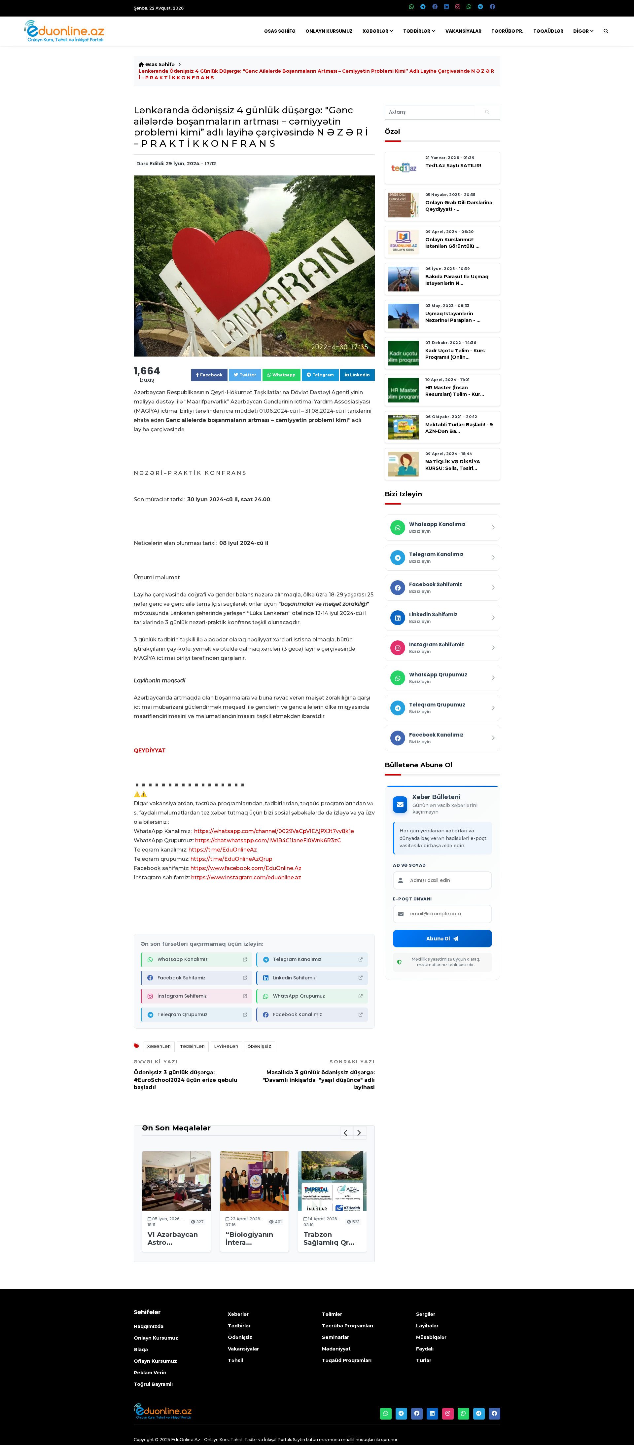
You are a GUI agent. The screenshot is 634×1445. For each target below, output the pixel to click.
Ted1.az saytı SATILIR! (453, 166)
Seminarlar (335, 1337)
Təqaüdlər (548, 31)
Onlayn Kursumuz (329, 31)
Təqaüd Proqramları (346, 1360)
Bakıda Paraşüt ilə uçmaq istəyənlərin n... (456, 280)
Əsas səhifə (159, 64)
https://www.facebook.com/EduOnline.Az (246, 868)
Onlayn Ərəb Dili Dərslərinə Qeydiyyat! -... (458, 206)
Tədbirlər (416, 31)
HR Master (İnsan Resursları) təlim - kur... (454, 391)
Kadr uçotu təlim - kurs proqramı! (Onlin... (455, 354)
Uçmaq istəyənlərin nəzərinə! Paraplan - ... (452, 317)
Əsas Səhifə (280, 31)
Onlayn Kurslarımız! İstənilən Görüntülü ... (452, 243)
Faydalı (425, 1349)
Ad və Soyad (409, 865)
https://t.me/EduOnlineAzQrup (231, 859)
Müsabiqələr (431, 1337)
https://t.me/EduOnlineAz (223, 850)
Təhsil (235, 1360)
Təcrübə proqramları (347, 1326)
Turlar (423, 1360)
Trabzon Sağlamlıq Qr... (329, 1238)
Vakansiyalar (463, 31)
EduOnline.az (185, 1439)
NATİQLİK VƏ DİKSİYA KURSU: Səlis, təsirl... (452, 465)
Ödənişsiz (259, 1046)
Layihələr (226, 1046)
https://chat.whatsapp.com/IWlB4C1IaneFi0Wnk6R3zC (268, 840)
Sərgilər (425, 1314)
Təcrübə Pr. (507, 31)
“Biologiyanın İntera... (249, 1238)
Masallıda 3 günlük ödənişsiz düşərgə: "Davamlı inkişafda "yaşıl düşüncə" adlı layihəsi (319, 1074)
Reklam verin (150, 1373)
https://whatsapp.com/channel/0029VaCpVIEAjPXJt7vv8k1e (274, 831)
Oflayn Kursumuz (155, 1361)
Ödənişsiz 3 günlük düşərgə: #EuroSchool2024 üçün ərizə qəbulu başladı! (185, 1074)
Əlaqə (141, 1349)
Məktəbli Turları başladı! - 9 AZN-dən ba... (459, 428)
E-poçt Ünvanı (412, 899)
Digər (581, 31)
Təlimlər (332, 1314)
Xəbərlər (375, 31)
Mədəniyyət (336, 1349)
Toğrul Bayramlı (153, 1384)
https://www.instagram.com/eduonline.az (246, 877)
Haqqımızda (148, 1326)
